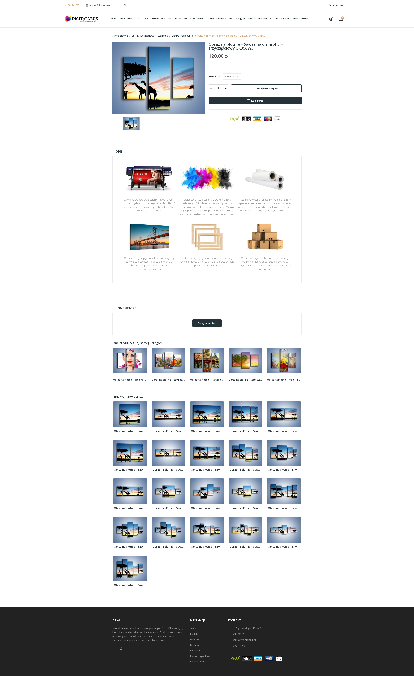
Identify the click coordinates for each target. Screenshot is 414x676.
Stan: (204, 303)
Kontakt (194, 634)
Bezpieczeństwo (198, 661)
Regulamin (195, 650)
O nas (193, 628)
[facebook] (119, 5)
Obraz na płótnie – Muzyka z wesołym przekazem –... (284, 379)
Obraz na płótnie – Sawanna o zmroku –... (130, 431)
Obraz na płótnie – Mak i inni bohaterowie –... (245, 379)
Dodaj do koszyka (267, 88)
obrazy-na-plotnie (211, 292)
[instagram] (124, 5)
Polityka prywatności (201, 656)
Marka (198, 293)
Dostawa (195, 645)
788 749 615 (73, 5)
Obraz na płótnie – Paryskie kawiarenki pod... (168, 379)
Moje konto (196, 639)
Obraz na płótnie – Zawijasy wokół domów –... (130, 379)
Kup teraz (257, 100)
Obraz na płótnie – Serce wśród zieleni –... (207, 379)
